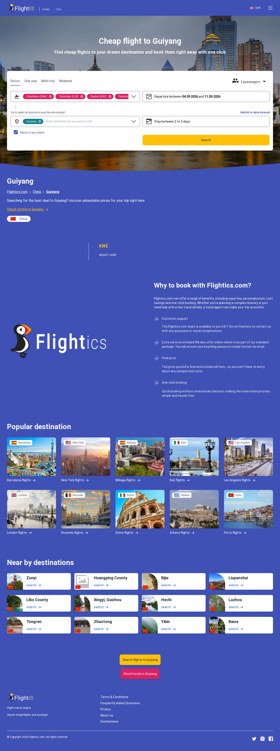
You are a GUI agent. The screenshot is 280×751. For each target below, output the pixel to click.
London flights (17, 532)
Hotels (46, 9)
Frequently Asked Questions (120, 703)
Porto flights (233, 532)
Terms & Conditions (114, 697)
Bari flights (177, 480)
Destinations (109, 721)
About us (106, 715)
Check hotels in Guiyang (25, 209)
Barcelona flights (19, 480)
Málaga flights (125, 480)
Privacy (105, 709)
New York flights (72, 480)
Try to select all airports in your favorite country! (37, 112)
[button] (270, 8)
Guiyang (52, 192)
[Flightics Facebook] (271, 739)
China (37, 192)
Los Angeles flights (237, 480)
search (31, 585)
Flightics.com (17, 192)
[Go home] (21, 697)
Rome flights (124, 532)
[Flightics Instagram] (262, 738)
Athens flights (180, 532)
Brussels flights (72, 532)
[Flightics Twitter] (254, 739)
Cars (58, 9)
